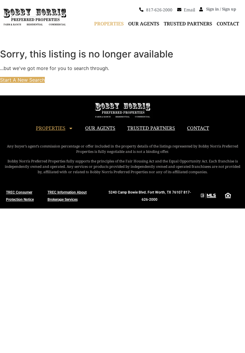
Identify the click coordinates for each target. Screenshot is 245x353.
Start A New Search (22, 80)
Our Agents (143, 23)
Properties (109, 23)
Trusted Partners (188, 23)
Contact (228, 23)
